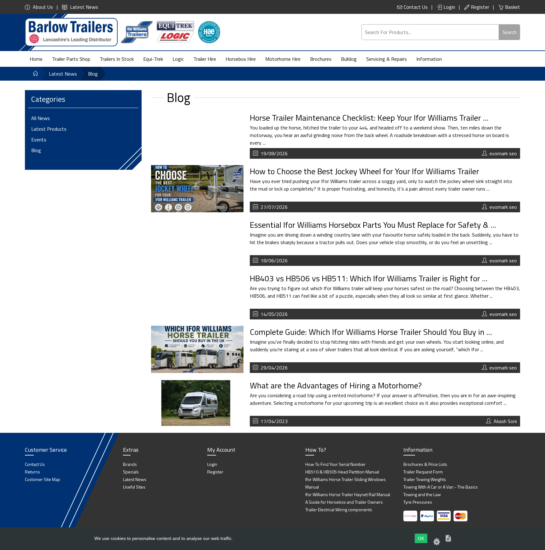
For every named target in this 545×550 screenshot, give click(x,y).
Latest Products (49, 129)
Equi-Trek (153, 59)
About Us (42, 7)
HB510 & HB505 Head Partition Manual (342, 471)
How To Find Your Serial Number (335, 464)
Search (509, 32)
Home (36, 59)
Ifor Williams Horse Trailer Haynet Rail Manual (347, 494)
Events (38, 139)
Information (429, 59)
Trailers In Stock (117, 59)
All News (40, 118)
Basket (512, 7)
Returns (32, 471)
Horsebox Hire (241, 59)
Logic (178, 59)
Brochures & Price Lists (425, 464)
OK (421, 538)
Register (480, 7)
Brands (130, 464)
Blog (36, 150)
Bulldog (349, 59)
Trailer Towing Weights (424, 479)
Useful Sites (134, 487)
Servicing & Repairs (386, 59)
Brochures (320, 59)
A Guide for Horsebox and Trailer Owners (344, 502)
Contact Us (416, 7)
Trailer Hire (204, 59)
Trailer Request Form (423, 471)
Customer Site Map (42, 479)
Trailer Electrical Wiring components (338, 509)
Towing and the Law (422, 494)
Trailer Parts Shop (71, 59)
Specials (131, 471)
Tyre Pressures (417, 502)
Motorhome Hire (283, 59)
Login (449, 7)
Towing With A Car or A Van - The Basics (440, 487)
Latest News (83, 7)
